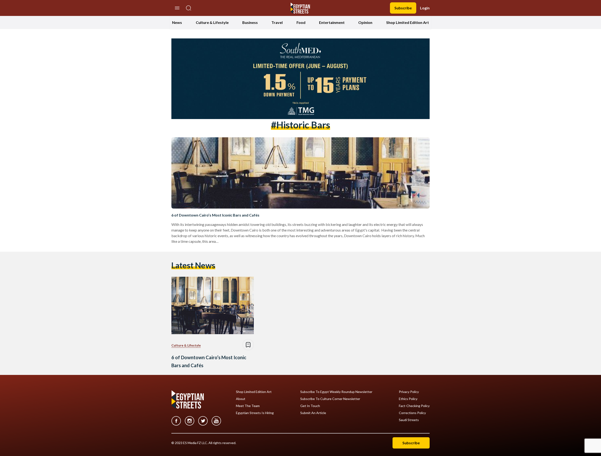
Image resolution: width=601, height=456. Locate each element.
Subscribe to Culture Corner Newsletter (330, 399)
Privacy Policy (409, 392)
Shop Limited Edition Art (407, 22)
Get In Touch (310, 406)
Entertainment (332, 22)
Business (250, 22)
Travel (277, 22)
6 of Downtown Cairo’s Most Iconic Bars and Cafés (215, 215)
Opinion (365, 22)
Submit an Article (313, 413)
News (177, 22)
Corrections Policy (412, 413)
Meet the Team (248, 406)
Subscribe (403, 8)
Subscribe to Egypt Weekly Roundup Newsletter (336, 392)
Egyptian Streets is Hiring (255, 413)
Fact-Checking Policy (414, 406)
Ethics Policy (408, 399)
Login (425, 8)
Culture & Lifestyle (212, 22)
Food (301, 22)
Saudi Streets (409, 420)
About (240, 399)
